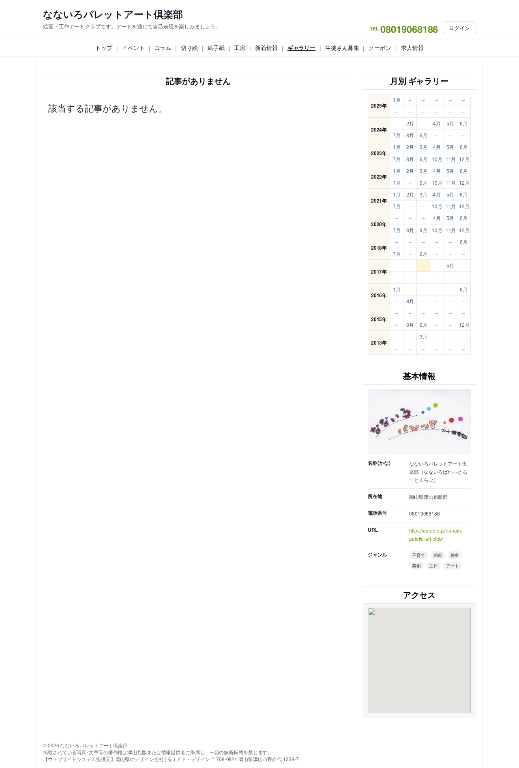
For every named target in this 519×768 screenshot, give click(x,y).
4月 (437, 123)
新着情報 (266, 47)
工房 (239, 47)
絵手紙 (216, 47)
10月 (437, 158)
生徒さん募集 (342, 47)
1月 (397, 99)
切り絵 (189, 47)
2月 (410, 123)
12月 (464, 158)
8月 (410, 135)
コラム (163, 47)
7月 (397, 135)
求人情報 (412, 47)
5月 (450, 123)
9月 (423, 135)
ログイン (459, 28)
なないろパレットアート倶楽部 (113, 14)
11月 (451, 158)
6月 (464, 123)
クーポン (380, 47)
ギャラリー (301, 47)
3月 (423, 146)
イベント (133, 47)
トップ (103, 47)
